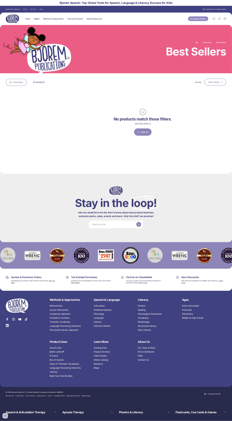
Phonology (99, 314)
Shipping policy (41, 396)
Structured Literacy (147, 326)
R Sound (54, 356)
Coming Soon (100, 348)
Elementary (187, 314)
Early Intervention (190, 306)
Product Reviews (102, 352)
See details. (75, 283)
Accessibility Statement (73, 396)
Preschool (187, 310)
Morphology (143, 322)
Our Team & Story (146, 348)
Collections (207, 42)
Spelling (142, 310)
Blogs (96, 368)
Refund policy (10, 396)
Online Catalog (101, 360)
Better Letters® (57, 352)
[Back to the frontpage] (197, 42)
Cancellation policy (59, 396)
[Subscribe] (138, 224)
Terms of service (30, 396)
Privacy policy (19, 396)
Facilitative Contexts (59, 318)
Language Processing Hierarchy (65, 326)
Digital (25, 9)
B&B (41, 9)
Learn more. (143, 283)
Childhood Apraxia (102, 310)
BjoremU (33, 9)
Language (99, 318)
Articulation (99, 306)
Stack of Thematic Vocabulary (64, 364)
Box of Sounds (57, 360)
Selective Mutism (102, 326)
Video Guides (100, 356)
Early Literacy (144, 330)
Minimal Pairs (56, 306)
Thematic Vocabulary (60, 322)
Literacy (98, 322)
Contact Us (143, 360)
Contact (49, 396)
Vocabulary (143, 318)
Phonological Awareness (150, 314)
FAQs (140, 356)
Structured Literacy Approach (64, 330)
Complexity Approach (60, 314)
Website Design (86, 396)
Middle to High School (192, 318)
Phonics (141, 306)
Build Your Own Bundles (61, 376)
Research (98, 364)
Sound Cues (55, 348)
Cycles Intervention (59, 310)
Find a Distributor (146, 352)
